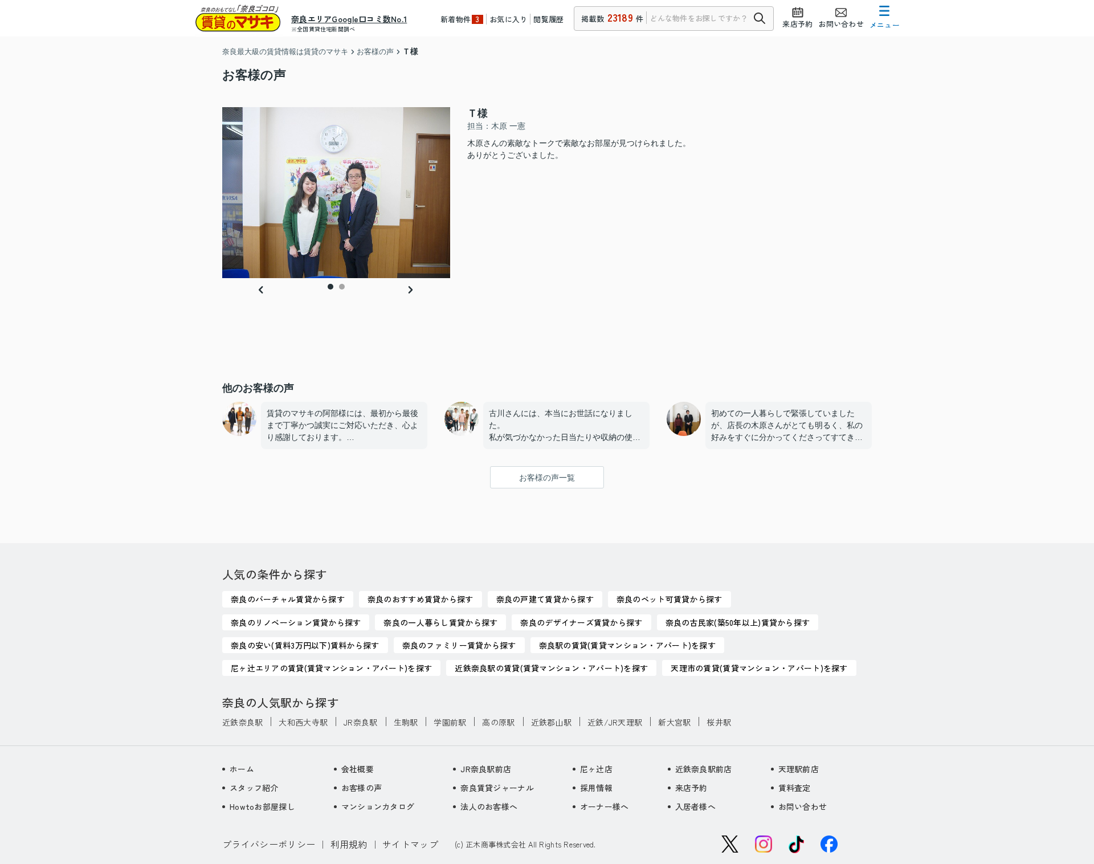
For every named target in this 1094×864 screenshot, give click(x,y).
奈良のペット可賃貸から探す (669, 599)
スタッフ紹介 (254, 787)
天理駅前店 (798, 769)
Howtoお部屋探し (262, 806)
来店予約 (691, 787)
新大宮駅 (674, 722)
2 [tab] (342, 287)
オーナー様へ (604, 806)
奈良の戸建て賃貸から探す (545, 599)
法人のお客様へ (488, 806)
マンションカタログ (378, 806)
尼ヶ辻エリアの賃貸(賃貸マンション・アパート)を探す (331, 668)
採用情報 (596, 787)
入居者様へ (695, 806)
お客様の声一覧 (547, 477)
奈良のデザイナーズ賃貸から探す (581, 622)
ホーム (242, 769)
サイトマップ (410, 844)
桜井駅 (719, 722)
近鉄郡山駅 (551, 722)
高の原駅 (498, 722)
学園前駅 (450, 722)
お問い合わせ (802, 806)
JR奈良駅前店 (485, 769)
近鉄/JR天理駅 (614, 722)
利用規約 (349, 844)
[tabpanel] (336, 192)
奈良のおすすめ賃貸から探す (420, 599)
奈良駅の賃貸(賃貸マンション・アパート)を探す (627, 645)
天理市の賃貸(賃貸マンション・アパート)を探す (759, 668)
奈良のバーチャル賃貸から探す (288, 599)
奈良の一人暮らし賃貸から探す (440, 622)
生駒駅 (406, 722)
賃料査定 (794, 787)
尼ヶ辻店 (596, 769)
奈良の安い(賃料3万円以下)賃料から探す (305, 645)
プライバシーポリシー (268, 844)
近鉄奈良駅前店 (703, 769)
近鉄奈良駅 (242, 722)
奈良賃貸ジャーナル (497, 787)
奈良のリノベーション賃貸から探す (296, 622)
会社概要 (357, 769)
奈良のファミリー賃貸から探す (459, 645)
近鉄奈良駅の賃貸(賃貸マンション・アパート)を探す (551, 668)
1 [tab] (330, 287)
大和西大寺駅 (303, 722)
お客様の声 (361, 787)
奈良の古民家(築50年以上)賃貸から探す (738, 622)
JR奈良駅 (360, 722)
